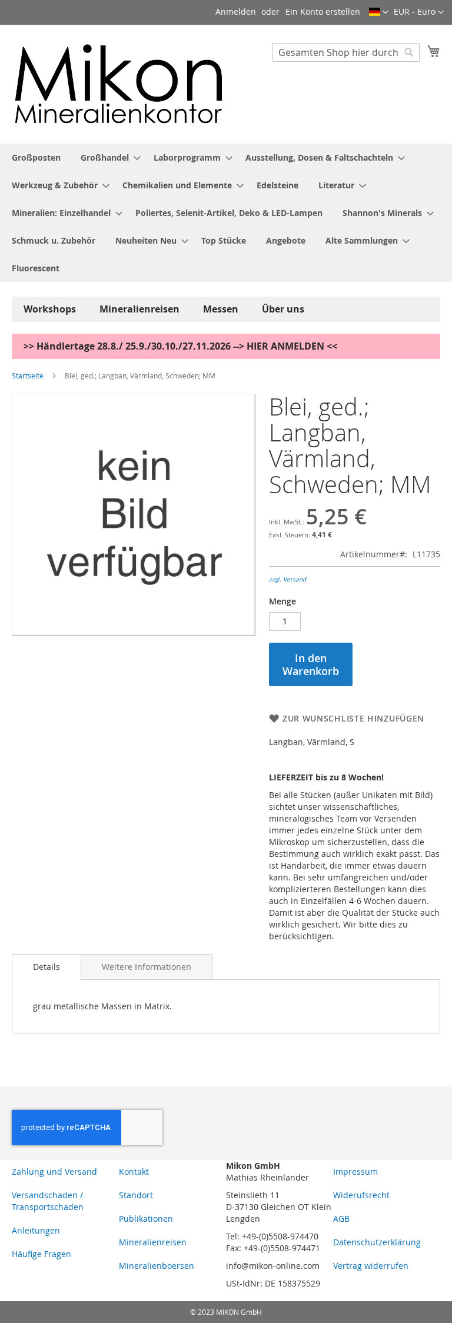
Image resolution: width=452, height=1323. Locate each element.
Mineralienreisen (139, 309)
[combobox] (346, 52)
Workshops (50, 309)
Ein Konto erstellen (322, 11)
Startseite (28, 375)
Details (46, 966)
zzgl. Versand (287, 579)
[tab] (46, 967)
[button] (419, 12)
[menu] (226, 213)
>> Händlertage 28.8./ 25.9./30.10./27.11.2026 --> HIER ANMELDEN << (180, 346)
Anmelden (235, 11)
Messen (220, 309)
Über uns (283, 309)
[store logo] (119, 83)
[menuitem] (36, 157)
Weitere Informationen (146, 966)
